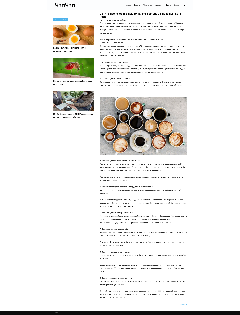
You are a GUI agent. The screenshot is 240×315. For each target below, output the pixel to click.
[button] (184, 5)
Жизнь (168, 5)
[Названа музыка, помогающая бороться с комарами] (73, 68)
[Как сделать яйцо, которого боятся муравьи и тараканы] (73, 35)
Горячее (137, 5)
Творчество (148, 5)
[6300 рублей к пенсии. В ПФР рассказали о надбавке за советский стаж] (73, 101)
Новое (128, 5)
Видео (176, 5)
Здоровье (159, 5)
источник (183, 304)
